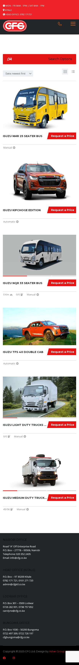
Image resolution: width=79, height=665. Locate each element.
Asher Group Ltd (59, 651)
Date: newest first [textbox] (16, 73)
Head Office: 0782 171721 (19, 14)
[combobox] (18, 73)
